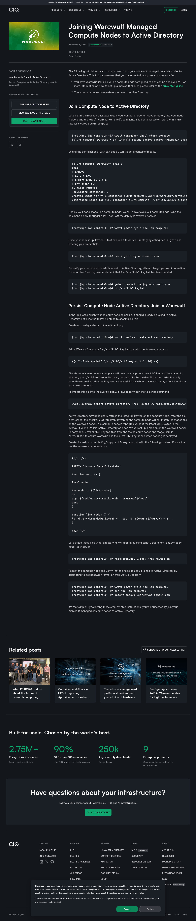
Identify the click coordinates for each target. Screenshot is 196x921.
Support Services (111, 856)
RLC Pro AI (76, 867)
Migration (107, 861)
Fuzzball (75, 879)
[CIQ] (14, 10)
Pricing (128, 10)
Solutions (75, 10)
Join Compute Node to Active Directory (29, 77)
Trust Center (139, 867)
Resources (110, 10)
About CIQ (168, 850)
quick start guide (173, 85)
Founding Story (171, 861)
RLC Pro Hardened (80, 861)
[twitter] (46, 862)
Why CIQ (93, 10)
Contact (171, 10)
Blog (139, 850)
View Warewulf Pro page (34, 112)
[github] (52, 862)
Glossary (137, 856)
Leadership (168, 856)
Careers (173, 884)
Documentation (110, 873)
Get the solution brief (34, 104)
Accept (127, 909)
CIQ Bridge (76, 873)
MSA (177, 914)
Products (56, 10)
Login (104, 879)
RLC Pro (74, 856)
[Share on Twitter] (20, 145)
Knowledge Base (110, 867)
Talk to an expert (34, 120)
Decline (150, 909)
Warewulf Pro (95, 45)
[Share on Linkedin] (12, 145)
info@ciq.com (48, 856)
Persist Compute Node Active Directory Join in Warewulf (33, 83)
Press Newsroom (172, 873)
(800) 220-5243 (48, 850)
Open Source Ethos (173, 867)
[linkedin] (41, 862)
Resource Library (141, 861)
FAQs (164, 879)
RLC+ (73, 850)
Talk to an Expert (98, 812)
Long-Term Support (112, 850)
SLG (185, 914)
